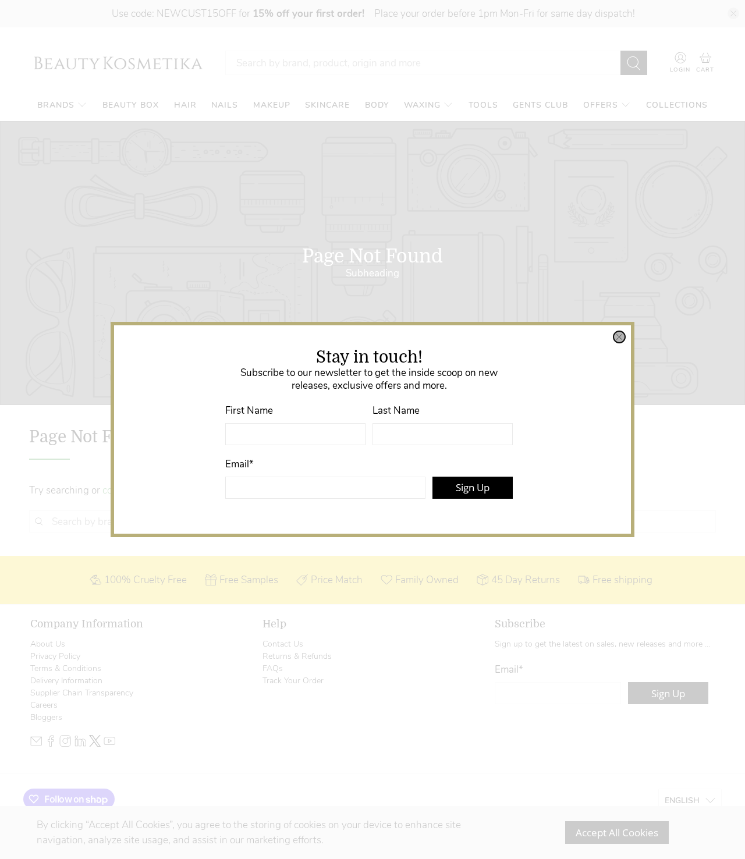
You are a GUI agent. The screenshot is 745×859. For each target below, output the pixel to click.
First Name (249, 410)
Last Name (396, 410)
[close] (619, 337)
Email (239, 464)
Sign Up (472, 487)
